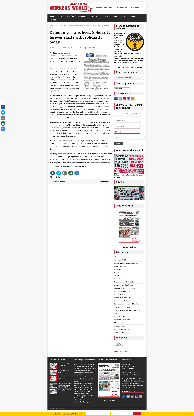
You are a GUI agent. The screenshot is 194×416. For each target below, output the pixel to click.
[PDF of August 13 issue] (53, 374)
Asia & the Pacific (120, 260)
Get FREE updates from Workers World (69, 414)
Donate (53, 20)
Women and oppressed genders (125, 323)
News (60, 16)
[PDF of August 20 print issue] (53, 367)
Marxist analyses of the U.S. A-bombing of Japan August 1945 (64, 385)
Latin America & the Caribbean (125, 288)
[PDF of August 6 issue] (53, 380)
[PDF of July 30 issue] (53, 393)
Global (116, 276)
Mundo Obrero (119, 294)
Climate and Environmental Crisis (126, 263)
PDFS (123, 16)
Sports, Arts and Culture (122, 307)
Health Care (118, 279)
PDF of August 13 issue (63, 371)
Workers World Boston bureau (64, 48)
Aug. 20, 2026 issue (129, 247)
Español (70, 16)
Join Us (94, 16)
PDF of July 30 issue (64, 390)
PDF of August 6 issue (63, 377)
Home (52, 16)
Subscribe (82, 16)
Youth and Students (121, 332)
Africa (116, 257)
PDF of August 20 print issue (63, 365)
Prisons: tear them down (122, 298)
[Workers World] (97, 8)
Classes (104, 16)
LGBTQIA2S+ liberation (122, 291)
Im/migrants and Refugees (123, 285)
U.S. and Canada (119, 317)
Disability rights (120, 266)
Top (115, 313)
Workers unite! (119, 326)
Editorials (117, 269)
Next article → (105, 182)
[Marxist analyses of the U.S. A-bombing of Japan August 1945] (53, 387)
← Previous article (58, 182)
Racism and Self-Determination (125, 301)
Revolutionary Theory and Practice (126, 304)
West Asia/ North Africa (122, 320)
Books (114, 16)
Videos (132, 16)
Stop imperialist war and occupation (127, 310)
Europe (116, 272)
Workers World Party (121, 329)
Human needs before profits (124, 282)
